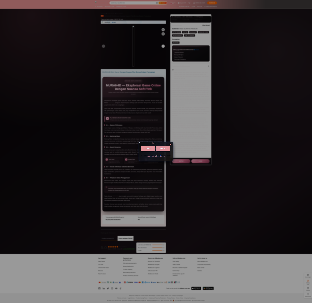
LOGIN (148, 148)
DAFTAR (163, 148)
